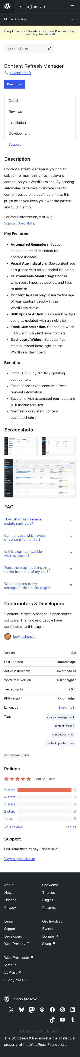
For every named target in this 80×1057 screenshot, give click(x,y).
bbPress (13, 972)
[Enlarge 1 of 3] (33, 442)
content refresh (64, 725)
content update (56, 743)
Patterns (49, 907)
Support (15, 144)
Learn (8, 921)
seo (71, 743)
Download (14, 84)
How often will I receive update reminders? (23, 521)
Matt (10, 965)
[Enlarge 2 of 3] (70, 442)
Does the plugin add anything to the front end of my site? (27, 570)
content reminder (63, 734)
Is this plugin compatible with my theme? (23, 554)
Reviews (15, 112)
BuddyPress (16, 980)
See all (70, 827)
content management (60, 717)
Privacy (10, 907)
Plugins (47, 900)
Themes (48, 892)
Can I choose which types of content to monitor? (24, 538)
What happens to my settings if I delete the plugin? (27, 586)
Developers (13, 936)
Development (19, 133)
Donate (50, 936)
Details (14, 101)
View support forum (19, 859)
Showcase (50, 885)
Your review (13, 827)
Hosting (10, 900)
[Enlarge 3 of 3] (70, 465)
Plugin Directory (15, 19)
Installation (17, 122)
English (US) (67, 707)
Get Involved (52, 921)
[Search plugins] (49, 48)
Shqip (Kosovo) (26, 999)
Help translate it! (43, 34)
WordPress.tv (17, 944)
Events (47, 929)
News (8, 892)
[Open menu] (73, 6)
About (9, 885)
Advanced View (16, 755)
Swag (48, 944)
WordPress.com (18, 958)
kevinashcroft (20, 73)
